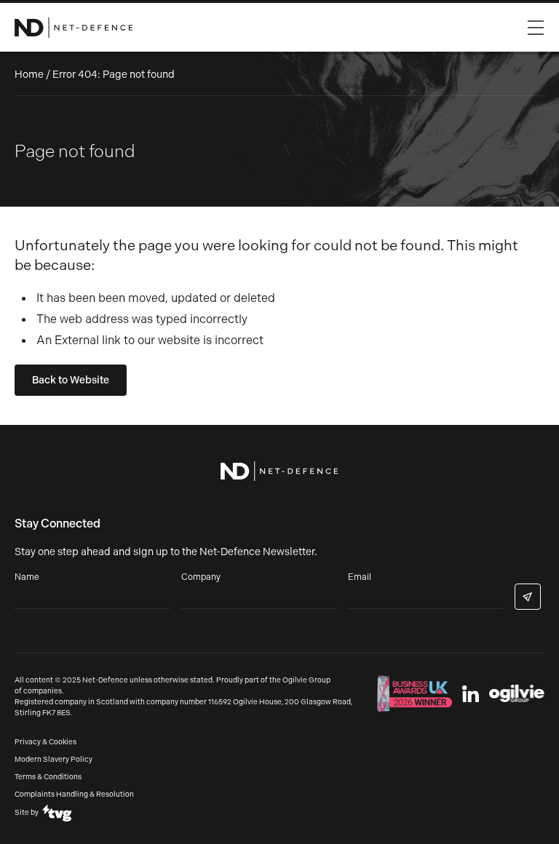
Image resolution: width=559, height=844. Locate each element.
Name (27, 577)
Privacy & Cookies (45, 742)
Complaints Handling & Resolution (74, 794)
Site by (27, 812)
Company (201, 577)
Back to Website (70, 380)
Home (29, 74)
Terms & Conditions (48, 777)
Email (359, 577)
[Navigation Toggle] (535, 24)
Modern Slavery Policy (53, 759)
